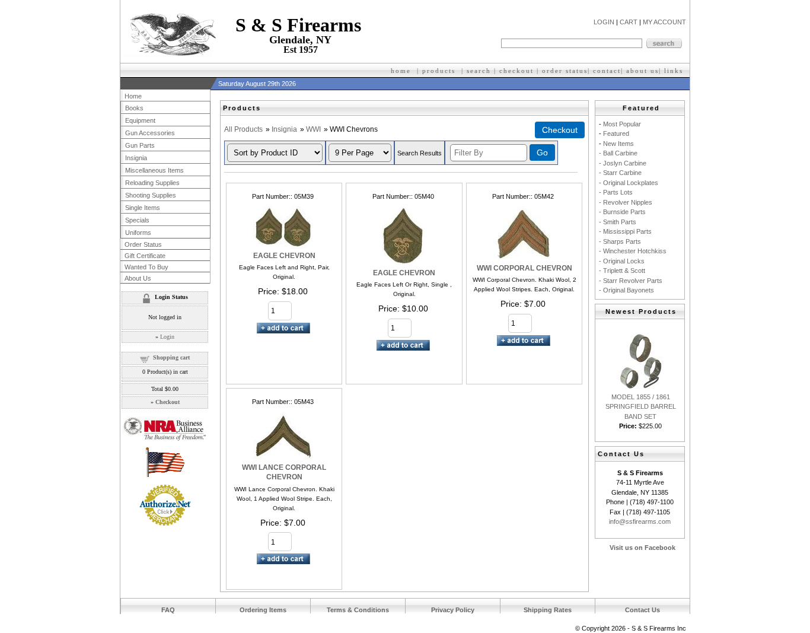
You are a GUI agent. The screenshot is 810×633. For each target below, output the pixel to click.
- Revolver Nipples (625, 202)
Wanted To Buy (146, 267)
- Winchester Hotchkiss (633, 251)
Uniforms (138, 232)
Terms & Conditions (358, 609)
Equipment (140, 120)
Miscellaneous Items (154, 170)
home (401, 70)
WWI (313, 129)
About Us (138, 278)
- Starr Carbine (620, 172)
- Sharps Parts (620, 241)
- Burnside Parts (622, 211)
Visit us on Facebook (642, 547)
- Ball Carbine (618, 153)
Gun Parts (140, 145)
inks (675, 70)
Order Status (143, 244)
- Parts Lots (616, 192)
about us (642, 70)
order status (565, 70)
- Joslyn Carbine (622, 163)
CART (628, 22)
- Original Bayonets (626, 290)
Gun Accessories (150, 132)
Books (134, 108)
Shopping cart (171, 357)
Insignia (284, 129)
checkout (516, 70)
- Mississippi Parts (625, 231)
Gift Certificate (145, 255)
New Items (618, 143)
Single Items (142, 207)
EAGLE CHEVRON (284, 256)
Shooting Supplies (150, 195)
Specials (137, 220)
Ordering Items (263, 609)
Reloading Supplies (152, 182)
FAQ (168, 609)
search (479, 70)
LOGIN (604, 22)
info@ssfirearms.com (640, 521)
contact (607, 70)
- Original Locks (622, 261)
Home (133, 96)
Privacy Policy (452, 609)
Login (167, 336)
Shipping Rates (548, 609)
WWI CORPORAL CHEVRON (524, 268)
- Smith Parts (617, 221)
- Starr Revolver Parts (630, 280)
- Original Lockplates (628, 182)
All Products (243, 129)
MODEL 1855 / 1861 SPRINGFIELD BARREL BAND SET (640, 406)
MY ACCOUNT (664, 22)
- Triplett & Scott (622, 270)
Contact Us (642, 609)
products (438, 70)
